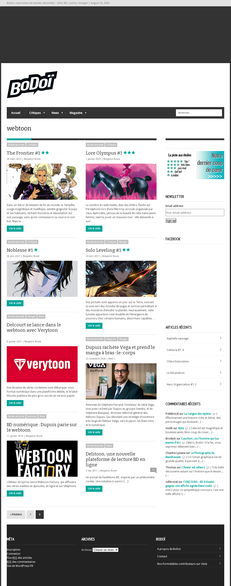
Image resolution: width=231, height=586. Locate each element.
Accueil (15, 112)
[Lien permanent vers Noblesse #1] (42, 279)
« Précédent (16, 514)
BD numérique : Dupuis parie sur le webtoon (42, 427)
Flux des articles (19, 557)
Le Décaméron (176, 373)
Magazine (73, 114)
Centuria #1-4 (175, 350)
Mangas (123, 242)
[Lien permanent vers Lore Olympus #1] (121, 182)
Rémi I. (112, 358)
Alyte (181, 428)
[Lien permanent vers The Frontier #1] (42, 182)
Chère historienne (178, 361)
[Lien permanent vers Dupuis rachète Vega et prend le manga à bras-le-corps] (121, 381)
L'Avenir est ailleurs (193, 467)
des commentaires (21, 561)
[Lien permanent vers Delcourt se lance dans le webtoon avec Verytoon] (42, 364)
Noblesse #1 (20, 250)
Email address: (175, 206)
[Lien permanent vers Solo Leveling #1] (121, 279)
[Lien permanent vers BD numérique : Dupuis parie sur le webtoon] (42, 459)
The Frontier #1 (24, 153)
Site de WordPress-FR (20, 566)
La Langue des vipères (197, 413)
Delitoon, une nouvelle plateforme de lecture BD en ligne (116, 459)
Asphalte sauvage (177, 338)
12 (153, 470)
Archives (86, 550)
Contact (162, 556)
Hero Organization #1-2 (181, 384)
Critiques (33, 114)
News (53, 114)
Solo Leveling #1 (104, 250)
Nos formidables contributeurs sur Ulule (182, 563)
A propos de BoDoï (169, 549)
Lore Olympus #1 (104, 153)
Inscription (13, 549)
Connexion (13, 553)
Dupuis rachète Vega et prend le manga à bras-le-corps (120, 350)
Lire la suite (15, 228)
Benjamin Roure (32, 159)
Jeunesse (32, 416)
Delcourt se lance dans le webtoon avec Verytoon (34, 327)
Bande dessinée (16, 145)
